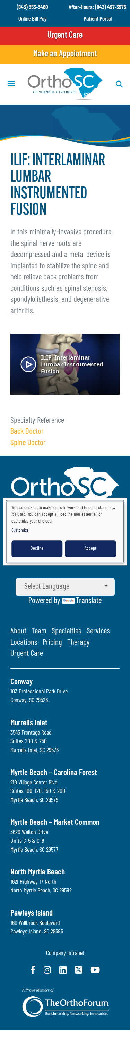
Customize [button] (20, 530)
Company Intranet (65, 953)
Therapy (78, 643)
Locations (23, 643)
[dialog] (65, 531)
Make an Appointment (65, 54)
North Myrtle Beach (37, 873)
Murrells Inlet (28, 723)
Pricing (52, 643)
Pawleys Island (31, 914)
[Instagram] (47, 970)
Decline (37, 548)
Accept (90, 548)
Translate (89, 601)
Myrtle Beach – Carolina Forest (53, 773)
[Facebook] (32, 970)
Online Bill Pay (32, 19)
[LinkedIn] (63, 970)
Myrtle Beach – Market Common (54, 823)
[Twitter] (78, 970)
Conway (21, 682)
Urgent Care (65, 35)
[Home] (65, 84)
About (18, 631)
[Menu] (10, 84)
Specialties (66, 631)
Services (98, 631)
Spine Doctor (28, 443)
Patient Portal (98, 19)
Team (39, 631)
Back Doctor (27, 432)
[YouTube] (95, 970)
